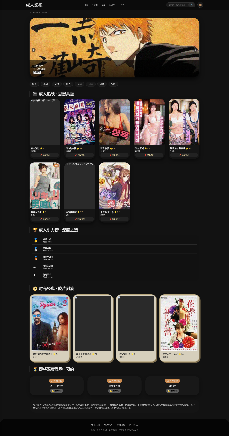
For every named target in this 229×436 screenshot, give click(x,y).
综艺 (103, 5)
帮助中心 (108, 425)
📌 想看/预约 (45, 155)
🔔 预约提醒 (56, 391)
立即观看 (37, 72)
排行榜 (121, 5)
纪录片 (112, 5)
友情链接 (121, 425)
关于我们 (95, 425)
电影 (86, 5)
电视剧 (95, 5)
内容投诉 (133, 425)
